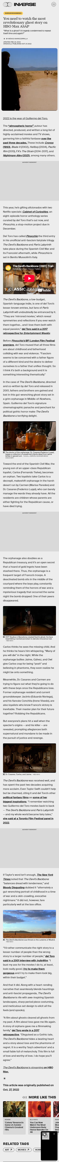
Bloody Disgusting (14, 887)
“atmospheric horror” (21, 125)
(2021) (16, 155)
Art (7, 1149)
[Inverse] (25, 4)
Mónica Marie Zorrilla (18, 39)
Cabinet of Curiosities (35, 211)
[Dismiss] (54, 1134)
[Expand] (44, 1134)
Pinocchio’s (18, 340)
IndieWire (42, 960)
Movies (22, 1149)
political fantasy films (16, 797)
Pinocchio (32, 236)
